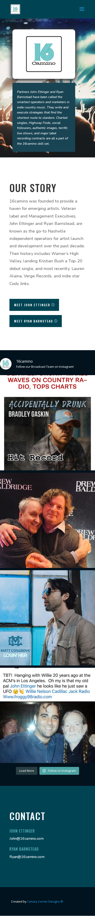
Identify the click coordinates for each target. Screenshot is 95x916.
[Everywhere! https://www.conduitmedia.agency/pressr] (47, 422)
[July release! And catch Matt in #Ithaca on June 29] (47, 617)
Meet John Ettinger (32, 304)
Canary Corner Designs (45, 901)
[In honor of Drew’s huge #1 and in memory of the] (47, 520)
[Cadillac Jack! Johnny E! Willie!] (47, 715)
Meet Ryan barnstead (33, 321)
